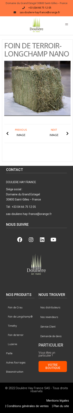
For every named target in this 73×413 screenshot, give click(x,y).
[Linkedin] (42, 240)
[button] (36, 24)
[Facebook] (20, 240)
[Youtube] (53, 240)
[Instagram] (31, 240)
